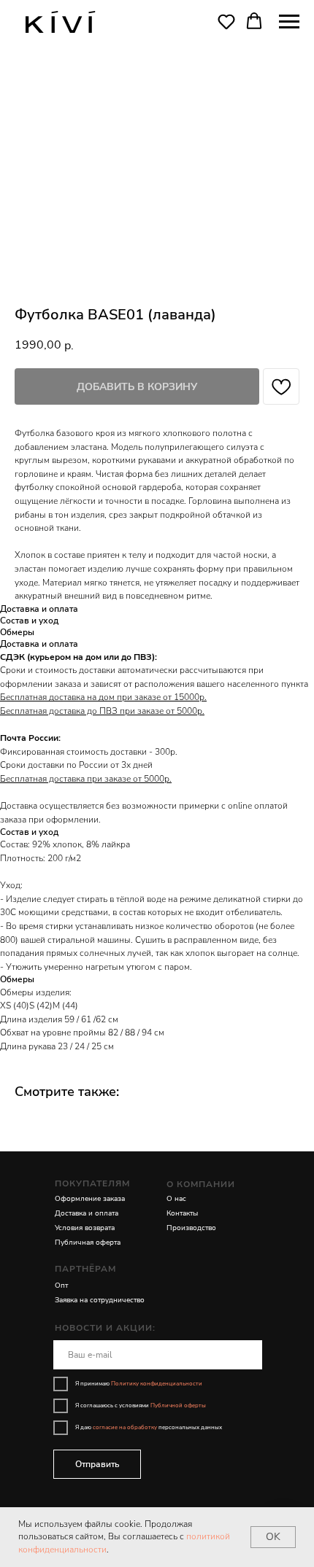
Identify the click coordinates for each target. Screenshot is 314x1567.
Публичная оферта (87, 1242)
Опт (61, 1285)
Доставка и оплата (86, 1213)
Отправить (97, 1464)
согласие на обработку (125, 1427)
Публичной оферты (178, 1405)
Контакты (182, 1213)
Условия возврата (85, 1228)
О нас (176, 1199)
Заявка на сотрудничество (100, 1300)
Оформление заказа (90, 1199)
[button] (226, 21)
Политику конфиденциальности (156, 1384)
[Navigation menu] (289, 22)
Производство (191, 1228)
